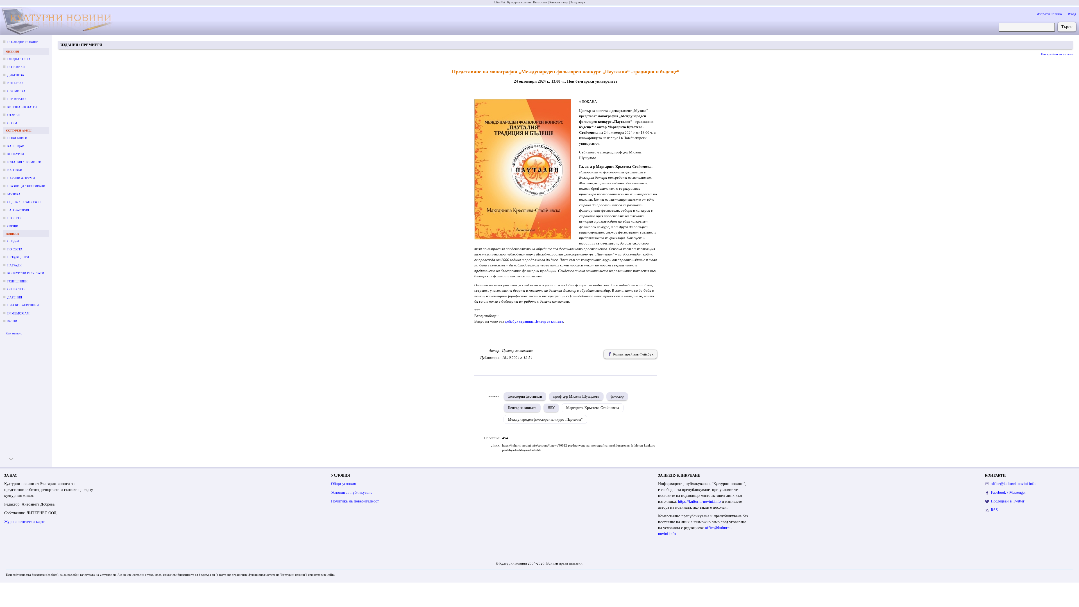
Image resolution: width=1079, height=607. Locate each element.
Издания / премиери (24, 162)
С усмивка (16, 91)
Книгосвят (540, 2)
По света (14, 249)
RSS (994, 510)
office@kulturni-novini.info (1013, 484)
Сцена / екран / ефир (24, 202)
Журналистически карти (25, 522)
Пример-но (16, 99)
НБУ (551, 408)
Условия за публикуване (351, 492)
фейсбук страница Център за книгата (534, 321)
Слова (12, 123)
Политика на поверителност (355, 501)
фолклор (617, 396)
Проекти (14, 218)
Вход (1072, 14)
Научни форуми (21, 178)
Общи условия (343, 484)
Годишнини (17, 281)
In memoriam (18, 313)
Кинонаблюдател (22, 107)
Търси (1067, 26)
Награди (14, 265)
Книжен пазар (558, 2)
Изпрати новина (1049, 14)
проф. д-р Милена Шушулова (576, 396)
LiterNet (499, 2)
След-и (13, 241)
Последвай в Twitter (1007, 501)
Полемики (16, 67)
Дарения (14, 297)
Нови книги (17, 138)
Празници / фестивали (26, 186)
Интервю (14, 83)
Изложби (14, 170)
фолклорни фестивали (525, 396)
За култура (577, 2)
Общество (15, 289)
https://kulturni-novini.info (700, 501)
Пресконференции (23, 305)
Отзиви (13, 115)
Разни (12, 321)
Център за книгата (522, 408)
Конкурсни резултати (25, 273)
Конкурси (15, 154)
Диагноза (15, 75)
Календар (15, 146)
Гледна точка (19, 59)
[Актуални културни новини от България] (62, 21)
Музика (14, 194)
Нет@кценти (18, 257)
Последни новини (22, 42)
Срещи (12, 226)
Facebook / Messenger (1008, 492)
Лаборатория (18, 210)
